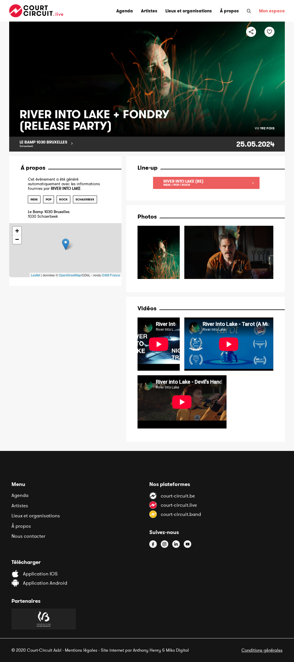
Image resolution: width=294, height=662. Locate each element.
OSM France (111, 275)
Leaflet (35, 275)
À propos (21, 526)
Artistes (19, 505)
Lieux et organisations (35, 515)
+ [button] (17, 230)
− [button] (17, 239)
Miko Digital (177, 650)
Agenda (19, 495)
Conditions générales (262, 650)
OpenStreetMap (70, 275)
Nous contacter (28, 536)
